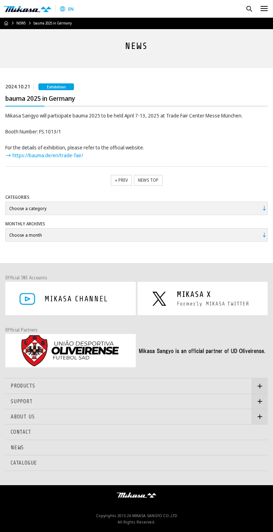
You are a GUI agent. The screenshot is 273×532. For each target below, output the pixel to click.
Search (249, 8)
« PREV (121, 180)
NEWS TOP (148, 180)
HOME (6, 23)
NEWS (21, 23)
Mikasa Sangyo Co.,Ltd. (28, 9)
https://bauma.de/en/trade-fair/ (47, 155)
